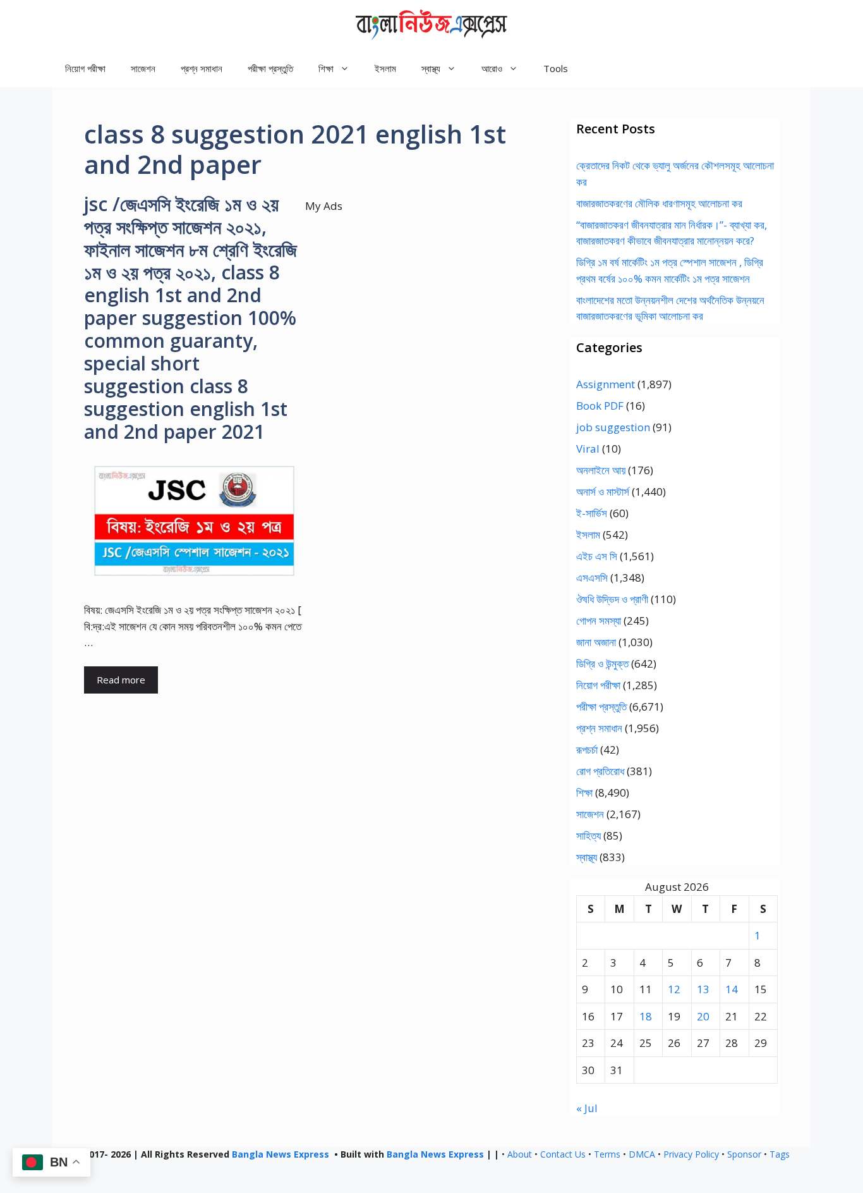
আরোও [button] (491, 68)
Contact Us (563, 1154)
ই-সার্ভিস (591, 513)
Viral (588, 448)
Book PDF (600, 405)
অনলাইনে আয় (600, 470)
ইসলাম (385, 68)
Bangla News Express (280, 1154)
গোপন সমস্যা (598, 620)
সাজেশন (143, 68)
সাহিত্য (588, 835)
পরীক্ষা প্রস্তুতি (270, 68)
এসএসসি (592, 577)
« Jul (587, 1108)
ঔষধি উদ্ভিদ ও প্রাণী (612, 599)
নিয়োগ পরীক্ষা (85, 68)
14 (731, 989)
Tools (555, 68)
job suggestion (613, 427)
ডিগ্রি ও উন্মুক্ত (602, 663)
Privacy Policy (691, 1154)
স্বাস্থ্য (586, 857)
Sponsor (744, 1154)
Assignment (605, 384)
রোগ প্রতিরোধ (600, 771)
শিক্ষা (584, 792)
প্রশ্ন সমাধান (201, 68)
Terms (607, 1154)
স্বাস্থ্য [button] (430, 68)
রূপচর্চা (587, 749)
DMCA (642, 1154)
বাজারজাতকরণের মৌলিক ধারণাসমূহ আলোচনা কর (659, 203)
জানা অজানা (596, 642)
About (519, 1154)
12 (674, 989)
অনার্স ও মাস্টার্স (602, 491)
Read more (121, 679)
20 (703, 1016)
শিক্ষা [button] (326, 68)
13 (703, 989)
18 (645, 1016)
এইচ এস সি (596, 556)
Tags (779, 1154)
